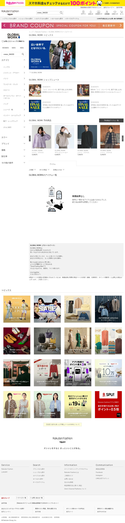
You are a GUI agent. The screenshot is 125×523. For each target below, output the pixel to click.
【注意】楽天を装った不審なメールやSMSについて (63, 424)
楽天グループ (108, 7)
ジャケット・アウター (11, 73)
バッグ (5, 104)
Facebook (99, 472)
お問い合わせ (68, 479)
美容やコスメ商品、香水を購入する (46, 508)
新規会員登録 (100, 469)
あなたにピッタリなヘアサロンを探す (12, 508)
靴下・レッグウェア (10, 121)
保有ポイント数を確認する (105, 508)
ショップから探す (39, 472)
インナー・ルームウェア (12, 115)
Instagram (99, 475)
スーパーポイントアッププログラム (76, 469)
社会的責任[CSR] (47, 517)
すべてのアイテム (39, 482)
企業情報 (4, 517)
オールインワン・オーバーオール (12, 97)
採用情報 (56, 517)
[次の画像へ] (123, 138)
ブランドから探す (39, 469)
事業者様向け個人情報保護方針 (30, 517)
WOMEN (5, 48)
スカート (6, 90)
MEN (14, 48)
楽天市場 (119, 7)
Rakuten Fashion (41, 32)
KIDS (22, 48)
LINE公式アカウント (102, 478)
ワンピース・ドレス (10, 84)
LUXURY (4, 472)
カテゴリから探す (39, 475)
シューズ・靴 (8, 110)
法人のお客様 (68, 482)
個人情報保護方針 (14, 517)
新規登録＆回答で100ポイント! (91, 7)
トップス (6, 67)
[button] (42, 142)
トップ (31, 32)
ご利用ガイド (68, 475)
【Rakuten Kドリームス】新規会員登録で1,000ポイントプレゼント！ (37, 503)
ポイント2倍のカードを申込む (75, 508)
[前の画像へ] (30, 138)
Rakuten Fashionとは (71, 472)
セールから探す (38, 479)
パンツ (5, 78)
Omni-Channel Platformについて (75, 489)
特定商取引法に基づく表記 (73, 485)
